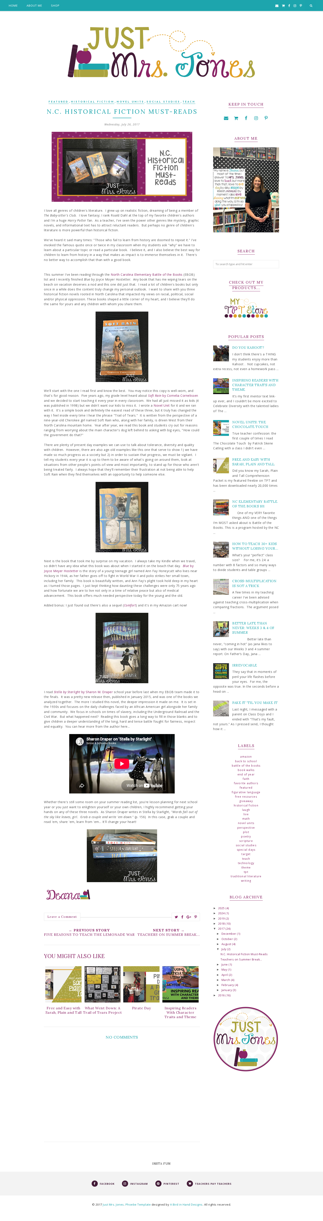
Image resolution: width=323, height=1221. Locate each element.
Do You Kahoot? (248, 347)
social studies (163, 102)
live (246, 814)
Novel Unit (162, 405)
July (224, 949)
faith (246, 779)
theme (246, 867)
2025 (222, 908)
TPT (246, 872)
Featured (59, 102)
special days (246, 850)
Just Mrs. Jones (113, 1204)
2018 (222, 923)
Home (13, 5)
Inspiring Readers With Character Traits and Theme (255, 385)
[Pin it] (195, 917)
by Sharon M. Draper (83, 692)
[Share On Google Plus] (189, 917)
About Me (34, 5)
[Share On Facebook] (182, 917)
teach (189, 102)
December (229, 934)
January (227, 990)
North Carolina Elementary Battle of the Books (147, 274)
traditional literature (246, 876)
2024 (222, 913)
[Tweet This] (176, 917)
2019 (222, 918)
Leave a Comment (62, 917)
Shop (55, 5)
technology (246, 863)
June (225, 964)
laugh (246, 810)
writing (246, 881)
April (225, 975)
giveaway (246, 801)
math (246, 819)
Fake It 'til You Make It (255, 703)
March (226, 980)
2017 (222, 929)
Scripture (246, 841)
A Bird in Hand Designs (186, 1204)
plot (246, 832)
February (228, 985)
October (227, 939)
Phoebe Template (138, 1204)
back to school (246, 761)
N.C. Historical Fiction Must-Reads (244, 954)
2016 (222, 995)
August (226, 944)
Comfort (130, 605)
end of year (246, 774)
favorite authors (246, 783)
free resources (246, 797)
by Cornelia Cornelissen (173, 395)
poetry (246, 836)
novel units (130, 102)
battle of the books (246, 765)
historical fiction (92, 102)
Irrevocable (244, 665)
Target (245, 854)
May (224, 969)
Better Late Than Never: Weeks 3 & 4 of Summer (253, 628)
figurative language (246, 792)
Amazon (246, 756)
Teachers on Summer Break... (241, 959)
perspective (246, 828)
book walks (246, 770)
